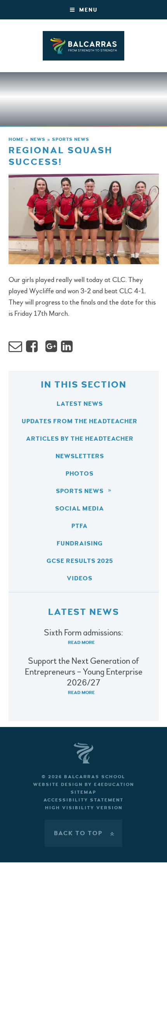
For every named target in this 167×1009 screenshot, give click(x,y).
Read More (81, 643)
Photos (80, 474)
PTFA (79, 526)
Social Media (79, 508)
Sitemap (83, 792)
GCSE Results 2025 (80, 561)
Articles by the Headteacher (80, 439)
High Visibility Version (83, 808)
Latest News (80, 404)
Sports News (70, 139)
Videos (79, 578)
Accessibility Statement (83, 800)
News (37, 139)
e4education (114, 784)
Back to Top (85, 833)
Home (16, 139)
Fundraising (80, 543)
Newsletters (80, 456)
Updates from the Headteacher (79, 421)
